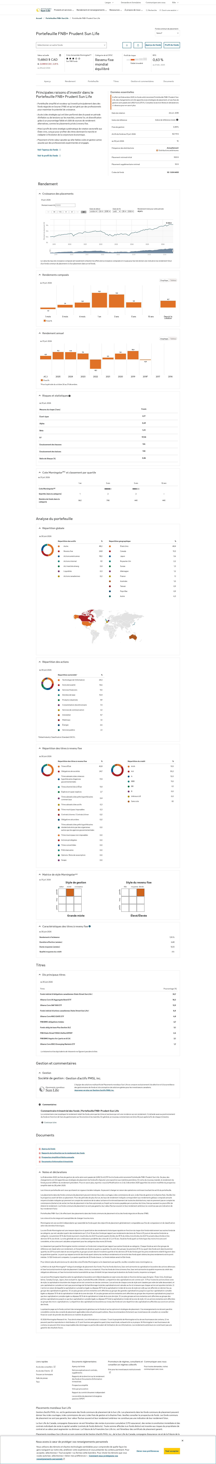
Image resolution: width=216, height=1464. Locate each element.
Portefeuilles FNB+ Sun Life (57, 18)
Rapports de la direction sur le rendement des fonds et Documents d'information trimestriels (88, 1379)
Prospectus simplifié (80, 1385)
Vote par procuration (80, 1389)
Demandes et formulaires (131, 3)
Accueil (39, 18)
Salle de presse (42, 1378)
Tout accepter (172, 1451)
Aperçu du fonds (78, 1366)
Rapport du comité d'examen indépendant (88, 1392)
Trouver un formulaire (44, 1374)
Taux (38, 1382)
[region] (108, 1450)
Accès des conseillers (44, 1367)
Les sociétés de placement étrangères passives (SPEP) (87, 1397)
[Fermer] (182, 1440)
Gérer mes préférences (148, 1451)
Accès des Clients (43, 1371)
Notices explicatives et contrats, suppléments (84, 1371)
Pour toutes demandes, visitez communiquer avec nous (156, 1367)
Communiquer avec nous (155, 3)
